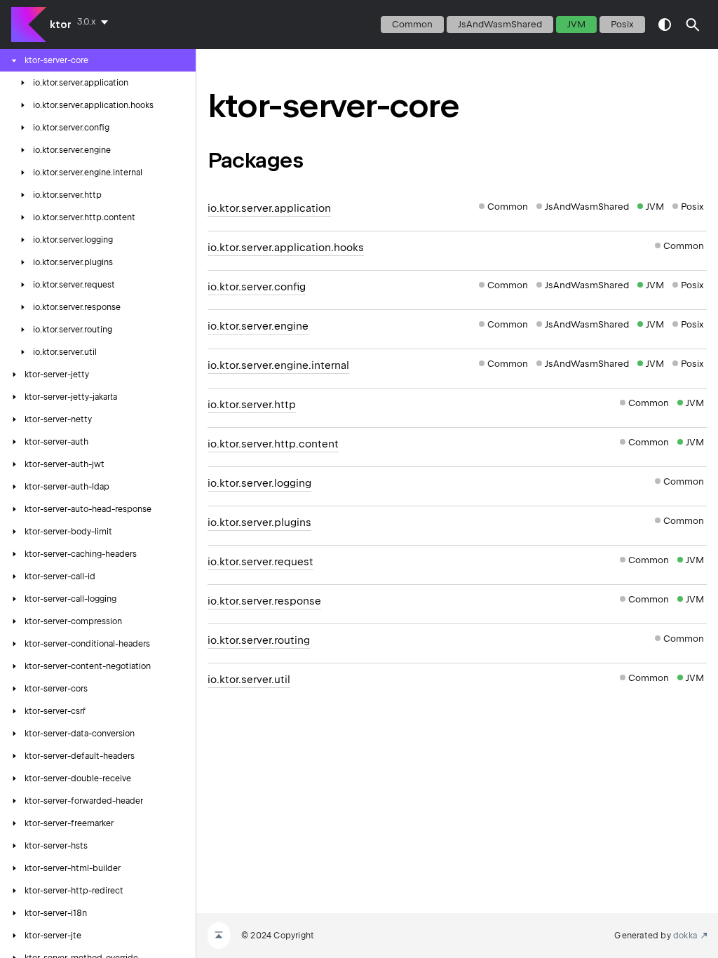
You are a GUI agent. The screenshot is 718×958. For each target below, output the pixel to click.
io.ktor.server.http (252, 404)
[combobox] (95, 22)
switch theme (665, 25)
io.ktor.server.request (260, 561)
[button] (693, 25)
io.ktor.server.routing (259, 640)
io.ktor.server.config (257, 287)
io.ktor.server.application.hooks (286, 247)
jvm (576, 24)
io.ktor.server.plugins (259, 522)
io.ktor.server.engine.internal (278, 365)
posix (622, 24)
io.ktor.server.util (249, 679)
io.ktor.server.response (264, 601)
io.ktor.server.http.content (273, 444)
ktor (61, 24)
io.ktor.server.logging (259, 483)
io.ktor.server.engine (258, 326)
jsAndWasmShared (500, 24)
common (412, 24)
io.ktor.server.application (269, 208)
